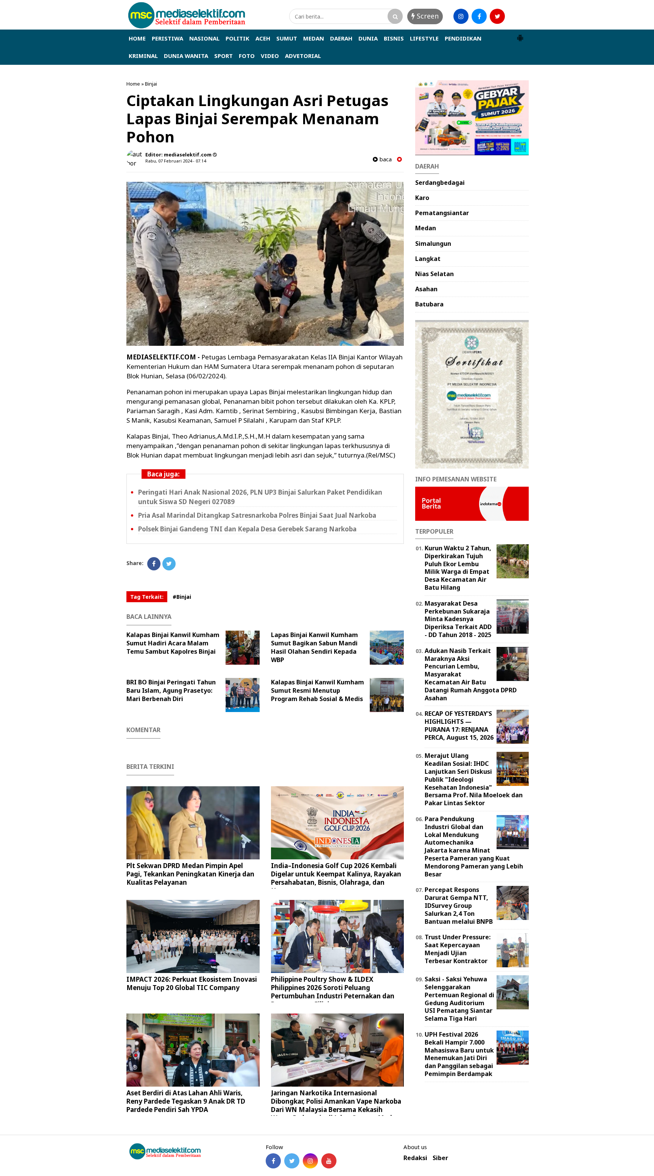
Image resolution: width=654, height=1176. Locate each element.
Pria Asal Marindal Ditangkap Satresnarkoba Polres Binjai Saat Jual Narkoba (257, 515)
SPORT (223, 55)
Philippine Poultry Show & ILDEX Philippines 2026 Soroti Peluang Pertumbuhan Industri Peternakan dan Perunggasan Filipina (332, 992)
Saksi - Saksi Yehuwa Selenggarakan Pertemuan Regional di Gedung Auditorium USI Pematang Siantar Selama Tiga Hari (459, 999)
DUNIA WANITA (186, 55)
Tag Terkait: (147, 596)
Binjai (151, 83)
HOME (137, 38)
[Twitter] (169, 563)
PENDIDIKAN (463, 38)
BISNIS (394, 38)
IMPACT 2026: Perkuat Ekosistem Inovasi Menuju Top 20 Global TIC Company (191, 983)
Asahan (426, 289)
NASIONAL (204, 38)
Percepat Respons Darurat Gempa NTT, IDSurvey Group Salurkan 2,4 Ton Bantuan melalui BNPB (459, 905)
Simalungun (433, 243)
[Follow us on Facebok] (273, 1160)
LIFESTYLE (424, 38)
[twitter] (497, 16)
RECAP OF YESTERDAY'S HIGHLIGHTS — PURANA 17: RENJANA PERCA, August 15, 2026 (459, 725)
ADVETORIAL (303, 55)
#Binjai (182, 596)
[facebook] (479, 16)
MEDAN (313, 38)
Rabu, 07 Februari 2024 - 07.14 (175, 161)
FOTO (247, 55)
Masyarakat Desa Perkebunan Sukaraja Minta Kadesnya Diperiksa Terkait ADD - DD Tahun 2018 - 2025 (458, 619)
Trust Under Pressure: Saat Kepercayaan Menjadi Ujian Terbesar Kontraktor (457, 949)
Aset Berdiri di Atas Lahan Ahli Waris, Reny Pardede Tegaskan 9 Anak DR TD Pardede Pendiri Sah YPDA (185, 1101)
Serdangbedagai (440, 182)
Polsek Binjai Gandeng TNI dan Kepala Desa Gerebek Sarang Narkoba (247, 529)
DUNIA (368, 38)
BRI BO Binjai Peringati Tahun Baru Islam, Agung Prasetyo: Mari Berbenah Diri (171, 690)
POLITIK (237, 38)
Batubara (429, 304)
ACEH (262, 38)
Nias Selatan (434, 274)
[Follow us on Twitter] (291, 1160)
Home (133, 83)
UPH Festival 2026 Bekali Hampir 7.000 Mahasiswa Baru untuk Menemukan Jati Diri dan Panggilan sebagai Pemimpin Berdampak (459, 1054)
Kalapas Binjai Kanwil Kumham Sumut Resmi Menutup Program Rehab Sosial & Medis (317, 690)
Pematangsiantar (442, 213)
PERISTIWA (167, 38)
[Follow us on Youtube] (328, 1160)
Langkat (428, 259)
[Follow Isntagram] (310, 1160)
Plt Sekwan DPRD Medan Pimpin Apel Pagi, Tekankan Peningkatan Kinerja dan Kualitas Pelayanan (190, 874)
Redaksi (415, 1158)
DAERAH (341, 38)
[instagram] (461, 16)
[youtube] (515, 16)
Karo (422, 198)
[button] (520, 35)
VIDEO (270, 55)
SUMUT (286, 38)
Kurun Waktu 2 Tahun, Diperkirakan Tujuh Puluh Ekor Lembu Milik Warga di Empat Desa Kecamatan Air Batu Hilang (458, 568)
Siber (440, 1158)
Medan (425, 228)
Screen (427, 15)
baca (385, 159)
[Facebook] (153, 563)
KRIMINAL (143, 55)
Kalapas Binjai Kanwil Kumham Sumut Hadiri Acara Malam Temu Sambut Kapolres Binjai (173, 643)
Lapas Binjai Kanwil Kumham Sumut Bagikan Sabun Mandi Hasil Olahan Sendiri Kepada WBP (314, 647)
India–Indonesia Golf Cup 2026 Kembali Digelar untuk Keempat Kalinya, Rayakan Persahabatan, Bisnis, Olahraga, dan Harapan (336, 878)
